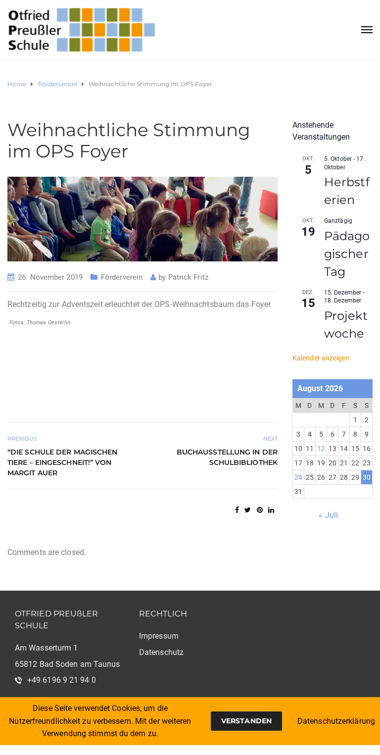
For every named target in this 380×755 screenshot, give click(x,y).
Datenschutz (161, 652)
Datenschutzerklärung (336, 721)
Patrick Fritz (188, 277)
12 (321, 449)
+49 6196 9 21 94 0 (61, 680)
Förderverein (121, 277)
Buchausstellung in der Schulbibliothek (227, 457)
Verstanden (246, 720)
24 (298, 477)
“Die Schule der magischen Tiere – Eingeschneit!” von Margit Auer (62, 462)
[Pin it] (260, 510)
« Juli (328, 515)
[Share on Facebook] (237, 510)
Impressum (159, 636)
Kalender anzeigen (321, 358)
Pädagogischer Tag (347, 254)
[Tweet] (247, 510)
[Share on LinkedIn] (271, 510)
